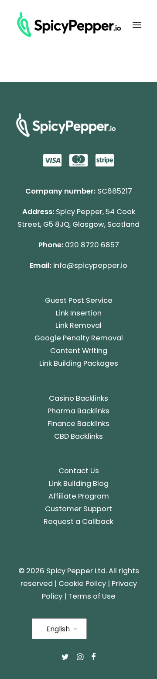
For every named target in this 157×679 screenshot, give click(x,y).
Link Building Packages (78, 363)
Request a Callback (78, 521)
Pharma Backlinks (78, 411)
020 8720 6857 (92, 245)
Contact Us (78, 471)
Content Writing (78, 351)
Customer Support (78, 509)
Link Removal (78, 325)
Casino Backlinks (78, 398)
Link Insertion (79, 313)
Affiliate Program (78, 496)
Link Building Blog (79, 483)
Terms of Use (92, 596)
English (58, 629)
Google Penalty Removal (78, 338)
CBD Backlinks (78, 436)
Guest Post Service (79, 300)
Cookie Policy (82, 584)
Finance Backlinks (78, 424)
